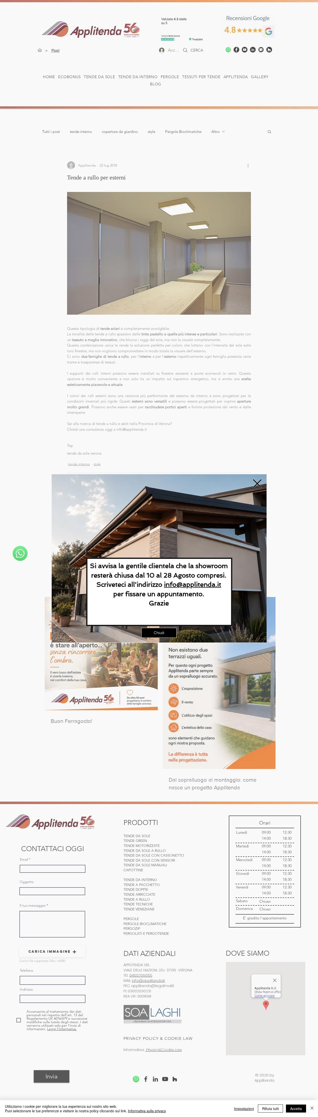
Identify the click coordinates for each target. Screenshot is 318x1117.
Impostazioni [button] (244, 1108)
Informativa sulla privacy (147, 1110)
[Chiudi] (312, 1108)
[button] (257, 483)
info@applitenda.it (192, 584)
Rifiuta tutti (270, 1108)
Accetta (296, 1108)
